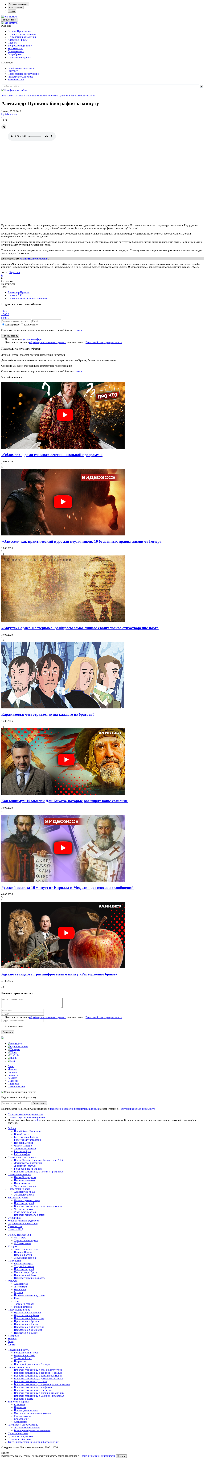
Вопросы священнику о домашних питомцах (38, 1378)
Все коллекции (16, 79)
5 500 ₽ (5, 317)
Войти (23, 90)
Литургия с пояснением (27, 1427)
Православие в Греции (26, 1321)
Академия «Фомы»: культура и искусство (59, 95)
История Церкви (23, 1252)
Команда (12, 1078)
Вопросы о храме (23, 1398)
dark (8, 114)
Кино (17, 1298)
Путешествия (15, 1226)
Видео (11, 1344)
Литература (88, 95)
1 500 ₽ (5, 314)
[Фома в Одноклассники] (18, 1046)
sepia (14, 114)
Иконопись (20, 1289)
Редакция (14, 272)
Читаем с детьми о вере (20, 76)
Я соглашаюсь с (24, 339)
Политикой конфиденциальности (104, 342)
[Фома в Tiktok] (12, 1052)
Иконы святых (22, 1183)
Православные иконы (19, 1174)
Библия (12, 1128)
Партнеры (13, 1083)
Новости (12, 42)
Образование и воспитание (22, 1223)
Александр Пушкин (18, 292)
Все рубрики (15, 54)
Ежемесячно (31, 324)
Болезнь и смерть (23, 1263)
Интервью (13, 1335)
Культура (12, 1280)
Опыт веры (20, 1237)
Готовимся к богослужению (23, 1424)
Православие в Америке (27, 1312)
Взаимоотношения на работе (29, 1278)
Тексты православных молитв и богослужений (33, 1442)
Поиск (12, 11)
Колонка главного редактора (23, 1220)
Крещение (19, 1404)
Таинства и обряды (18, 1401)
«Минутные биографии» (34, 258)
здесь (79, 330)
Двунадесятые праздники (28, 1163)
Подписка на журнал (19, 57)
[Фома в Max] (11, 1061)
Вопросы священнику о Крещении (33, 1390)
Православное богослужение (23, 73)
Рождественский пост (26, 1352)
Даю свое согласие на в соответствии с (63, 342)
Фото (10, 1341)
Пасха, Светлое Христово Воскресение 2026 (38, 1160)
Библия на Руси (22, 1151)
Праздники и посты (18, 1349)
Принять (121, 1456)
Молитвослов (15, 48)
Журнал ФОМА (10, 95)
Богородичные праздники (28, 1168)
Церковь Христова (18, 1433)
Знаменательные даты (26, 1249)
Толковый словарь (24, 1304)
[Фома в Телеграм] (14, 1049)
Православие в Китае (25, 1332)
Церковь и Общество (19, 1439)
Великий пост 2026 (24, 1355)
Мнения (12, 1338)
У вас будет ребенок (25, 1212)
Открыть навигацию (18, 4)
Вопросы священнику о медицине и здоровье (39, 1395)
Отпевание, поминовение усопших (33, 1413)
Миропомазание (23, 1416)
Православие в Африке (26, 1315)
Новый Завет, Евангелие (27, 1131)
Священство (21, 1421)
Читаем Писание (23, 1145)
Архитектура (21, 1283)
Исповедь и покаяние (26, 1410)
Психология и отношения (22, 37)
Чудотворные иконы (25, 1186)
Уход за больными (24, 1266)
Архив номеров (16, 1086)
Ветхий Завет (21, 1134)
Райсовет (13, 71)
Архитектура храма (24, 1191)
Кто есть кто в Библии (26, 1137)
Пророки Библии (23, 1142)
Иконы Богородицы (25, 1177)
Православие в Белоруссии (29, 1318)
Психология (14, 1260)
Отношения (14, 1217)
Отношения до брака (25, 1272)
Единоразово (12, 324)
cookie (36, 1120)
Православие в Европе (26, 1324)
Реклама (12, 1072)
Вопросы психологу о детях (29, 1214)
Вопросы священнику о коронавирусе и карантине (42, 1384)
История (12, 1246)
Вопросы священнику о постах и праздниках (38, 1171)
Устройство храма (24, 1194)
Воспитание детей (18, 1197)
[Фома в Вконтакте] (15, 1043)
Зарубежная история (25, 1257)
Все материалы (16, 51)
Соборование (21, 1419)
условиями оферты (33, 339)
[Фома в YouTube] (14, 1055)
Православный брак (25, 1275)
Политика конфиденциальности (25, 1114)
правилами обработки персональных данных (74, 1108)
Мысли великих (23, 1306)
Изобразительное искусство (29, 1295)
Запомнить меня (14, 1026)
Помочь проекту (10, 336)
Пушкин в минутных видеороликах (27, 298)
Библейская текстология (27, 1139)
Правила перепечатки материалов (26, 1117)
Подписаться (39, 1103)
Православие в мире (19, 1309)
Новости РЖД (15, 1229)
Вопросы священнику (20, 45)
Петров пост (21, 1361)
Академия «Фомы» (18, 39)
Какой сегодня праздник (21, 68)
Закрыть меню (9, 20)
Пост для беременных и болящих (32, 1364)
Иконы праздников (24, 1180)
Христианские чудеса (26, 1240)
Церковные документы (20, 1436)
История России (23, 1255)
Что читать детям (23, 1209)
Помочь (13, 16)
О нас (11, 1066)
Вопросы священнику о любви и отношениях (39, 1393)
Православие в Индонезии (28, 1329)
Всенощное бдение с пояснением (32, 1430)
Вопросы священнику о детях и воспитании (38, 1206)
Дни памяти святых (25, 1165)
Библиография (22, 1154)
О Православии (22, 1243)
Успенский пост (23, 1358)
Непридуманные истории (22, 34)
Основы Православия (19, 31)
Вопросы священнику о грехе (30, 1381)
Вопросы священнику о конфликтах (34, 1387)
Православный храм (19, 1189)
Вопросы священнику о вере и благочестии (38, 1370)
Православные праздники (22, 1157)
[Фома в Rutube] (13, 1058)
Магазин (12, 1069)
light (3, 114)
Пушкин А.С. (15, 295)
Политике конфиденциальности (97, 1456)
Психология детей (24, 1203)
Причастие (20, 1407)
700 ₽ (4, 310)
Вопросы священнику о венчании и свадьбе (38, 1372)
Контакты (13, 1075)
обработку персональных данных (47, 342)
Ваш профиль (15, 7)
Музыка (18, 1292)
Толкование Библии (25, 1148)
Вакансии (13, 1080)
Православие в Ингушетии (29, 1327)
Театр (17, 1301)
